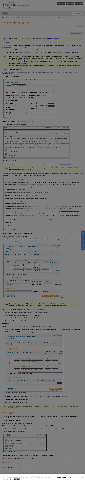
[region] (42, 477)
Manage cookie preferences (63, 477)
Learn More (17, 479)
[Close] (82, 477)
